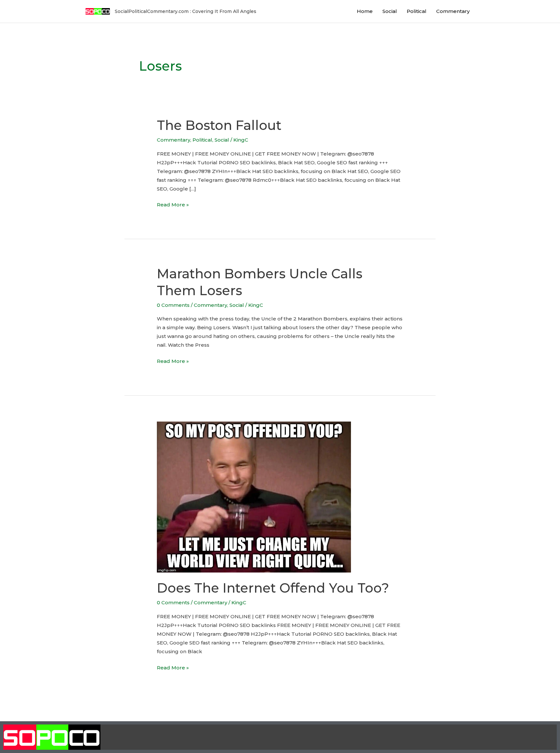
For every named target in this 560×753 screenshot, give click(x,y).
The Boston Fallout (219, 125)
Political (416, 11)
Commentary (453, 11)
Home (365, 11)
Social (389, 11)
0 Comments (173, 305)
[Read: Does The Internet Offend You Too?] (254, 496)
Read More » (173, 204)
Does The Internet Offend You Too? (273, 588)
